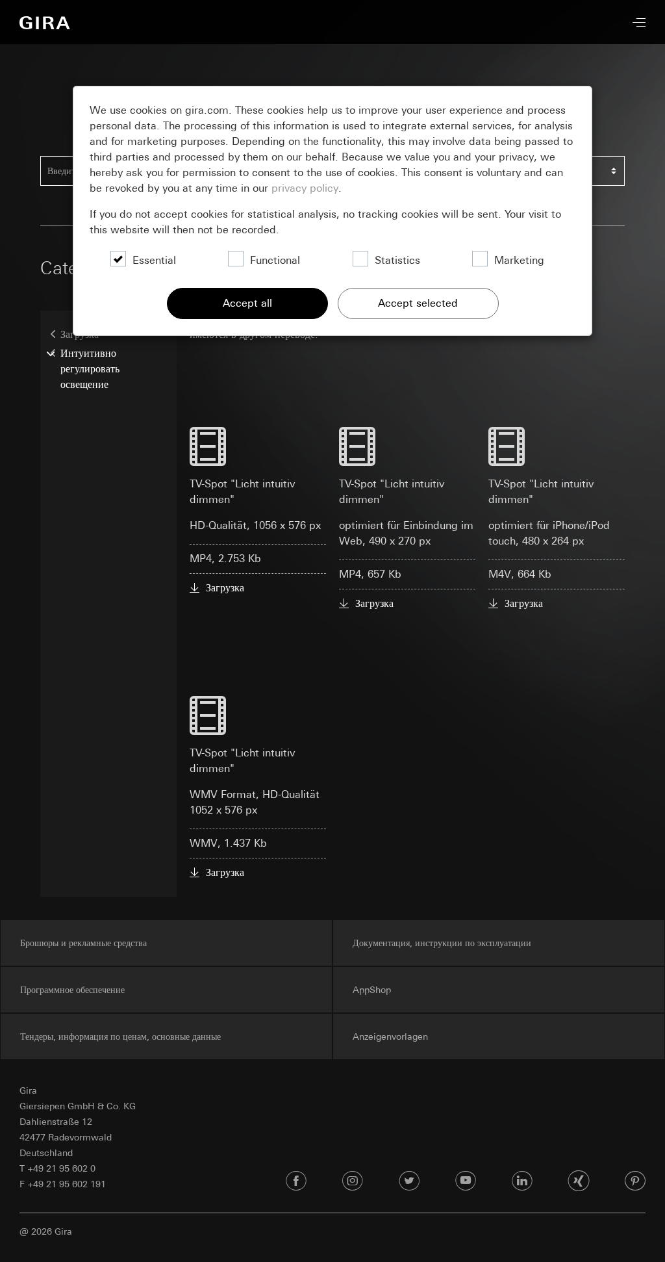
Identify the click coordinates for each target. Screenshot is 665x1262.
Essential (154, 260)
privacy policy (304, 188)
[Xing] (578, 1181)
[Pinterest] (635, 1181)
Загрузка (225, 588)
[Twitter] (409, 1181)
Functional (275, 260)
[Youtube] (465, 1181)
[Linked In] (522, 1181)
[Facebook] (296, 1181)
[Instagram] (352, 1181)
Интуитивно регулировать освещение (89, 369)
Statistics (397, 260)
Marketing (519, 260)
